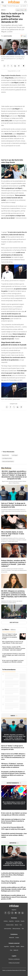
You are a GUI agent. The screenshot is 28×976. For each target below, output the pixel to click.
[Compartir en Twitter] (11, 66)
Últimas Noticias (16, 928)
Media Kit (16, 950)
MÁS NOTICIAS (14, 622)
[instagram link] (12, 913)
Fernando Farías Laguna (9, 6)
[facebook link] (5, 913)
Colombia (17, 921)
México (3, 10)
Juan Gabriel (19, 6)
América (6, 921)
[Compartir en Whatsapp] (4, 66)
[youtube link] (15, 913)
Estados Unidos (10, 924)
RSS (23, 928)
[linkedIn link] (22, 913)
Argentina (11, 921)
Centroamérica (7, 928)
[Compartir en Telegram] (18, 66)
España (22, 921)
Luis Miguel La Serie (7, 458)
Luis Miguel (14, 455)
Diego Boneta (5, 455)
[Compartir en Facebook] (8, 66)
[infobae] (14, 2)
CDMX (24, 6)
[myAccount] (25, 2)
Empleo (17, 937)
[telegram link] (19, 913)
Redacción (11, 937)
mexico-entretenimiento (8, 461)
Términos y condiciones (14, 959)
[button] (2, 2)
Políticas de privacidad (14, 962)
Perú (21, 924)
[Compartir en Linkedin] (15, 66)
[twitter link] (9, 913)
